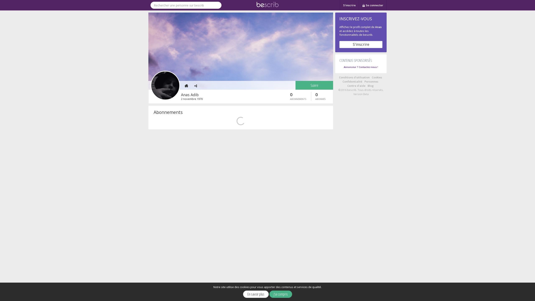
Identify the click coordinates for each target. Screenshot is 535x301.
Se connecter (374, 5)
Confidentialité (352, 81)
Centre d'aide (356, 86)
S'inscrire (349, 5)
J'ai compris (281, 294)
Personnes (371, 81)
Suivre (314, 85)
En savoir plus (255, 294)
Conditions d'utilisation (354, 77)
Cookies (377, 77)
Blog (371, 86)
